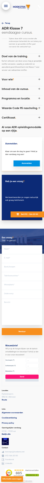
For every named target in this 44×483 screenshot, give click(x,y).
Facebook (9, 460)
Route (4, 400)
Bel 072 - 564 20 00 (29, 214)
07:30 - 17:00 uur (9, 431)
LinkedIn (8, 463)
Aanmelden (27, 163)
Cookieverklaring (9, 418)
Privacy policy (8, 423)
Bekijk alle (6, 434)
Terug (7, 23)
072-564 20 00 (11, 456)
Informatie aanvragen (12, 479)
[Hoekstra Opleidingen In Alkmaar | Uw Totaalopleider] (22, 7)
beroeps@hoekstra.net (15, 452)
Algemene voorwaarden (12, 413)
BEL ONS (39, 9)
